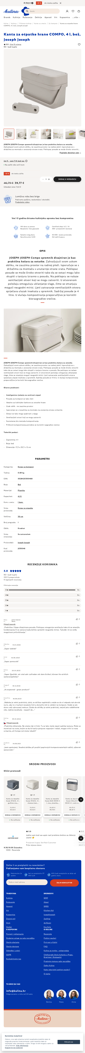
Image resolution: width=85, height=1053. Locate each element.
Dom (8, 923)
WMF (46, 898)
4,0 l (20, 496)
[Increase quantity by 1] (49, 179)
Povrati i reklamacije (15, 934)
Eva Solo (47, 927)
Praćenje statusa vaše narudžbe (57, 961)
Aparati (9, 906)
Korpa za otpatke (25, 508)
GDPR (8, 955)
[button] (12, 813)
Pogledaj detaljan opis (69, 153)
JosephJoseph (49, 915)
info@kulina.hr (16, 991)
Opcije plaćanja (12, 942)
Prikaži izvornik (9, 624)
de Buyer (47, 923)
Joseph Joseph (24, 543)
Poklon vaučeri (50, 938)
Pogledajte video (22, 202)
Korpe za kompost (26, 467)
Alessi (46, 902)
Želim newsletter (64, 883)
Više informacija (22, 1045)
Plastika (21, 490)
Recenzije (48, 934)
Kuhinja (9, 898)
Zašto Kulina (49, 965)
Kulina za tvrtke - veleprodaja (56, 951)
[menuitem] (7, 18)
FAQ (45, 946)
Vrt (7, 910)
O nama (47, 974)
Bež (19, 484)
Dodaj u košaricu (67, 179)
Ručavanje (10, 902)
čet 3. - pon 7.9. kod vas (14, 161)
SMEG (46, 906)
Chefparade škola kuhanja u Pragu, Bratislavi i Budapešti (58, 956)
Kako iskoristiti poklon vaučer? (57, 970)
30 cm (20, 516)
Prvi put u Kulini (50, 942)
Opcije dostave (12, 946)
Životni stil (10, 919)
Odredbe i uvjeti (13, 951)
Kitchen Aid (49, 910)
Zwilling (47, 919)
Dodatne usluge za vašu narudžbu (20, 938)
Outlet (9, 927)
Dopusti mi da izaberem (14, 1048)
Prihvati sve (68, 1042)
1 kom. (20, 502)
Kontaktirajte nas (13, 959)
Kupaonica (10, 915)
